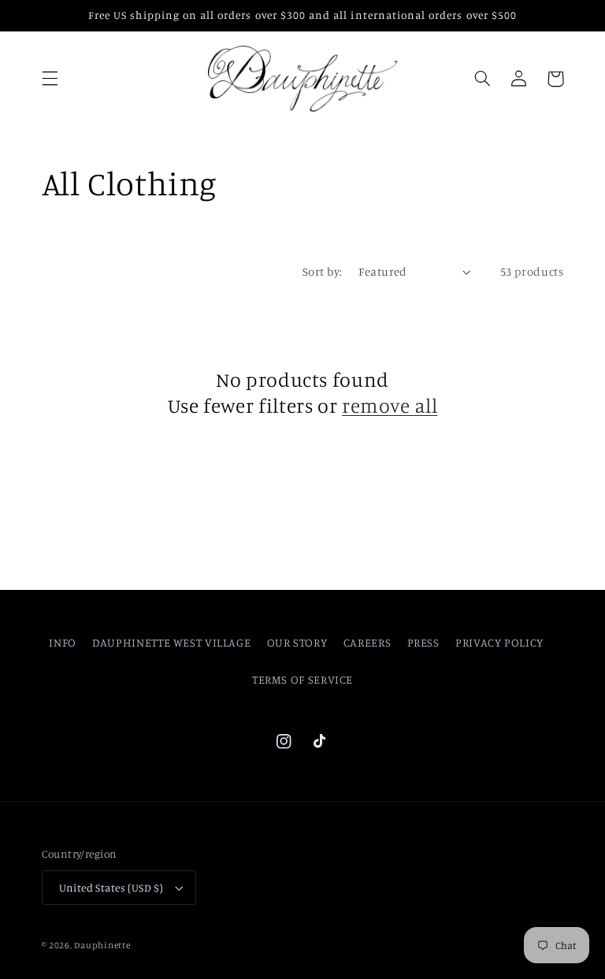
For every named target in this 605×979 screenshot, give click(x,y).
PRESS (423, 642)
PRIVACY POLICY (499, 642)
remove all (389, 405)
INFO (62, 642)
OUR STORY (297, 642)
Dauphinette (102, 945)
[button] (50, 79)
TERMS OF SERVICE (302, 679)
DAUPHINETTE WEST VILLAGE (171, 642)
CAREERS (367, 642)
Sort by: (322, 271)
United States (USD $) (111, 887)
